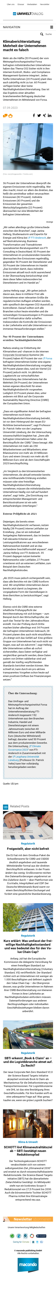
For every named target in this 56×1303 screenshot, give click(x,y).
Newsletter (44, 4)
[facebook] (34, 117)
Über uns (10, 4)
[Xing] (45, 117)
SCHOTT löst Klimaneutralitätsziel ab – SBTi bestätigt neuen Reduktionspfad (28, 1150)
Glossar (20, 4)
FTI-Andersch (38, 237)
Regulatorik (28, 843)
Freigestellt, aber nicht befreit (28, 849)
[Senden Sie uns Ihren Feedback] (5, 117)
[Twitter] (39, 117)
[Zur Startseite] (28, 13)
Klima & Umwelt (28, 1142)
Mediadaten (32, 4)
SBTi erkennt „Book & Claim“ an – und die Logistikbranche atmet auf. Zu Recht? (28, 1061)
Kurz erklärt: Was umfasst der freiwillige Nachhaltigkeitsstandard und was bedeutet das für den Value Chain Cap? (28, 946)
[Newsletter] (28, 1219)
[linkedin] (50, 117)
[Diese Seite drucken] (10, 117)
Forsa (49, 358)
